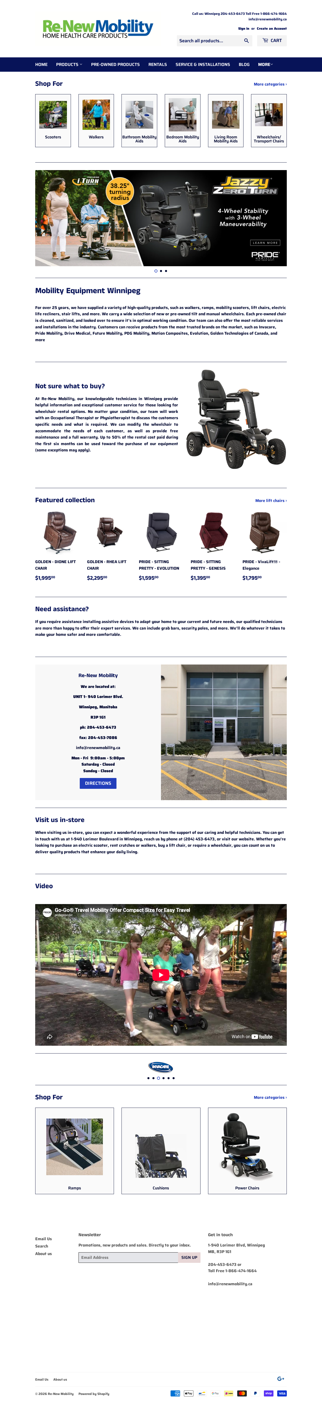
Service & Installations (203, 64)
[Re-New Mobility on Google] (280, 1379)
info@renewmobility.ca (230, 1284)
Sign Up (189, 1257)
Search (41, 1246)
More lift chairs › (271, 500)
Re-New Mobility (61, 1393)
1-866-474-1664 (241, 1271)
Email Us (43, 1239)
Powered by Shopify (93, 1393)
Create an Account (272, 28)
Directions (98, 783)
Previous (46, 218)
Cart (276, 40)
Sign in (243, 28)
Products (67, 64)
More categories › (270, 84)
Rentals (157, 64)
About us (43, 1254)
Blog (244, 64)
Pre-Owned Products (115, 64)
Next (276, 218)
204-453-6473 (222, 1264)
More (264, 64)
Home (41, 64)
